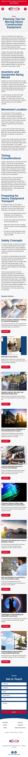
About (5, 725)
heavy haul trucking (18, 57)
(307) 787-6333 (25, 9)
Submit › (14, 712)
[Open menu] (2, 9)
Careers (20, 725)
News (5, 727)
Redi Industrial (14, 3)
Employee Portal (20, 727)
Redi (24, 279)
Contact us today (17, 284)
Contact (20, 722)
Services (5, 722)
